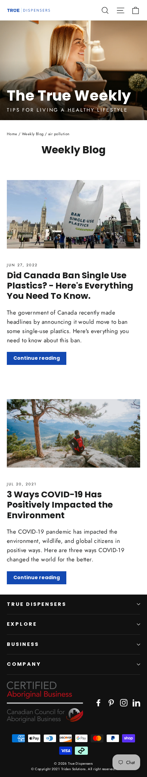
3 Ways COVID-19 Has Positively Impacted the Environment (60, 504)
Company (24, 664)
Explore (22, 624)
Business (23, 644)
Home (12, 134)
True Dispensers (36, 604)
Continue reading (36, 358)
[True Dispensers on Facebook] (98, 702)
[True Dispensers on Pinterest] (111, 702)
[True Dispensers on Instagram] (124, 702)
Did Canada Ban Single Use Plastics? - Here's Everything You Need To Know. (70, 285)
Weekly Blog (33, 134)
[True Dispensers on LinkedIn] (136, 702)
